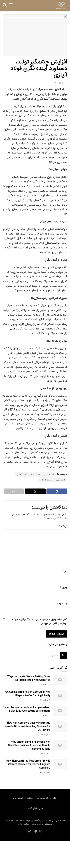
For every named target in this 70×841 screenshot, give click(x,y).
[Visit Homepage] (61, 5)
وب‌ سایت (62, 603)
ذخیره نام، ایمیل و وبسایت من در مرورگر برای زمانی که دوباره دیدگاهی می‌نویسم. (39, 621)
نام (64, 571)
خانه (54, 798)
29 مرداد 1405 (45, 734)
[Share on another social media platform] (14, 491)
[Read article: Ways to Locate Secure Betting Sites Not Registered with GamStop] (60, 680)
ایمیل (63, 588)
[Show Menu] (11, 5)
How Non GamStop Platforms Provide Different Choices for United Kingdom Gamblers (28, 764)
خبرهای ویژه (42, 798)
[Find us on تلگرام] (35, 831)
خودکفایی (35, 474)
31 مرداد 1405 (45, 684)
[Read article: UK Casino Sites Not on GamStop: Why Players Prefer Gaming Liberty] (60, 695)
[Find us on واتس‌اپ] (29, 831)
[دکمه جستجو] (5, 5)
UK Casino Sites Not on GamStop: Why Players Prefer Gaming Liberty (27, 694)
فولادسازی (60, 480)
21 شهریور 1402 (60, 82)
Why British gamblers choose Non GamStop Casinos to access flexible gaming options (29, 745)
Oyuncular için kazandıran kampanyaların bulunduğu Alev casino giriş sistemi (26, 709)
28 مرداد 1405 (45, 772)
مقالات (30, 798)
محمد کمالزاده (46, 480)
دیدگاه (62, 526)
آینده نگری (49, 474)
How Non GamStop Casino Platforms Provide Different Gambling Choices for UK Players (27, 726)
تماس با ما (18, 798)
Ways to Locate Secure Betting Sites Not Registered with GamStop (28, 678)
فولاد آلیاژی (22, 474)
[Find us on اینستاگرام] (40, 831)
